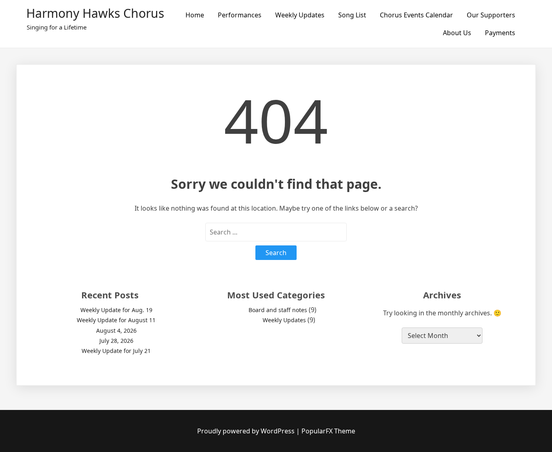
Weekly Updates (299, 15)
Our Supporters (491, 15)
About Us (457, 32)
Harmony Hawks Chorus (95, 13)
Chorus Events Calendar (416, 15)
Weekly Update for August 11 (116, 320)
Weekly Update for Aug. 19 (116, 310)
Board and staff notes (278, 310)
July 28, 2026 (116, 340)
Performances (239, 15)
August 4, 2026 (116, 330)
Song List (352, 15)
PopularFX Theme (328, 431)
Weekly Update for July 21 (116, 351)
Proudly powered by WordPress (246, 431)
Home (194, 15)
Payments (500, 32)
